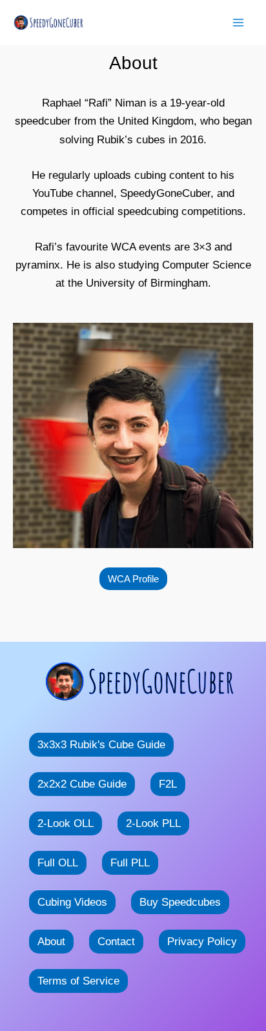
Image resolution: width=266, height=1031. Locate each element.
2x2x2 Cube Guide (82, 784)
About (51, 941)
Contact (116, 941)
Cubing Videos (72, 902)
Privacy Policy (202, 941)
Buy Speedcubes (180, 902)
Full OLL (57, 863)
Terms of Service (78, 981)
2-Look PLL (153, 823)
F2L (168, 784)
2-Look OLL (65, 823)
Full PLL (130, 863)
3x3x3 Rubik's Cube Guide (101, 745)
